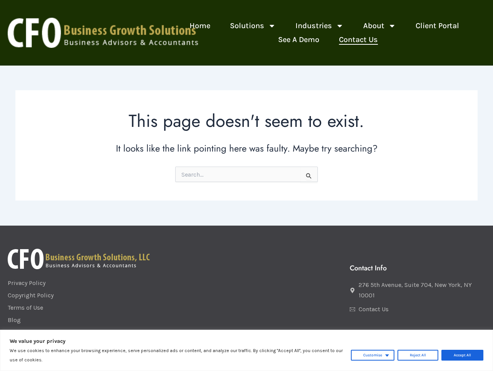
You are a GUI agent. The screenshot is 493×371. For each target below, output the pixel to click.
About (373, 25)
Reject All (418, 355)
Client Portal (437, 25)
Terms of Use (25, 307)
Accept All (462, 355)
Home (199, 25)
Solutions (247, 25)
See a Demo (298, 39)
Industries (313, 25)
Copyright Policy (31, 295)
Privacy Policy (26, 283)
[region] (246, 350)
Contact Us (358, 39)
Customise (372, 355)
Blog (14, 320)
